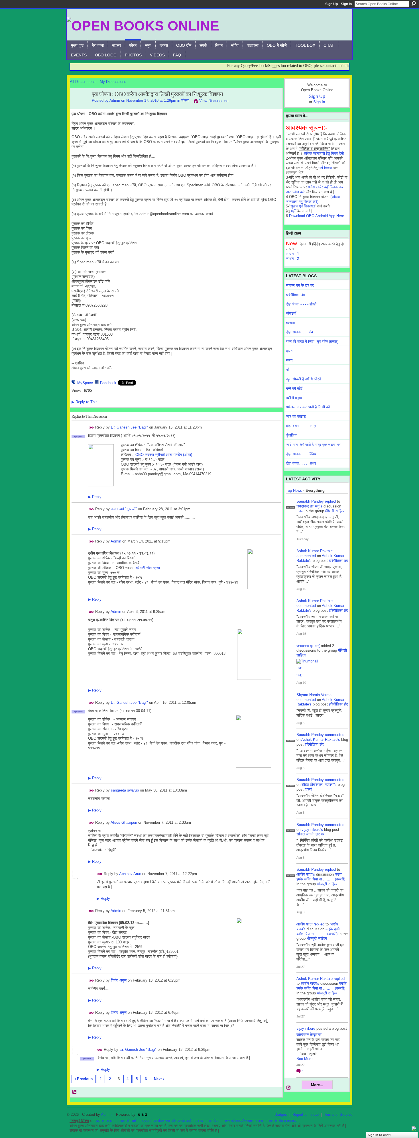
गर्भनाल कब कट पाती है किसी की (308, 407)
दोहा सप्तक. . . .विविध (301, 454)
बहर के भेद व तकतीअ (283, 1121)
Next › (159, 1079)
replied (330, 501)
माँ (287, 370)
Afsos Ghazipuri (124, 822)
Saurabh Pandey (310, 501)
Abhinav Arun (130, 874)
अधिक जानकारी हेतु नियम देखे (324, 153)
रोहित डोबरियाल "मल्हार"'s (319, 784)
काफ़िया (214, 1121)
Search (413, 3)
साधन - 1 (292, 254)
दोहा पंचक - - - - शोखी (301, 304)
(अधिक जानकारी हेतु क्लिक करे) (313, 199)
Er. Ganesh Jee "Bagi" (129, 427)
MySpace (85, 383)
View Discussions (214, 101)
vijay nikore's (312, 829)
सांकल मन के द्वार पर (300, 285)
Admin (114, 100)
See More (304, 1059)
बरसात (290, 323)
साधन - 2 (292, 258)
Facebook (108, 383)
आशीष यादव (304, 924)
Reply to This (84, 402)
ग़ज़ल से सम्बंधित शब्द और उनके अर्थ (166, 1121)
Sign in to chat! (379, 1135)
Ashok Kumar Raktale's (320, 739)
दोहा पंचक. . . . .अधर (301, 463)
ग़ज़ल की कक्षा (103, 1121)
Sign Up (331, 4)
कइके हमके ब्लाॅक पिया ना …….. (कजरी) (320, 876)
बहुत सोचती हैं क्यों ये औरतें (303, 379)
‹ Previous (84, 1079)
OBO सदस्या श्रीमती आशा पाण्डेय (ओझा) (163, 454)
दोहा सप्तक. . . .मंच (299, 332)
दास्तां (289, 351)
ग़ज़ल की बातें (127, 1121)
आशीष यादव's (305, 874)
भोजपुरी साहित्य (327, 884)
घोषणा (185, 100)
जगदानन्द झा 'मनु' (308, 646)
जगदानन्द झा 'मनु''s (309, 506)
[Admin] (79, 106)
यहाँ (293, 211)
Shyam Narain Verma (313, 695)
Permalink (91, 427)
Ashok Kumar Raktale (314, 551)
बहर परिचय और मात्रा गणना (244, 1121)
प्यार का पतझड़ (296, 416)
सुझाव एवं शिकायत (302, 206)
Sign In (346, 4)
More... (317, 1085)
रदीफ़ (199, 1121)
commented (306, 556)
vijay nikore (305, 1028)
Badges (280, 1114)
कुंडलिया (291, 435)
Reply (94, 497)
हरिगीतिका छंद (295, 295)
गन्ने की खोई (294, 388)
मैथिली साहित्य (334, 511)
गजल (300, 511)
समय (289, 360)
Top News (294, 490)
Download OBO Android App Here (316, 216)
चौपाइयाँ (291, 313)
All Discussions (82, 81)
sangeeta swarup (125, 790)
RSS (74, 1092)
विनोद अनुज (119, 980)
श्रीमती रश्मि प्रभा (147, 568)
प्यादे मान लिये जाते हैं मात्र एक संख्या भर (313, 444)
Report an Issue (305, 1114)
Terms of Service (338, 1114)
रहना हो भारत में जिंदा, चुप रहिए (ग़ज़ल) (312, 341)
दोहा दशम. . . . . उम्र (301, 426)
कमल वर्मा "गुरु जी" (124, 509)
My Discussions (113, 81)
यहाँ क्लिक (325, 168)
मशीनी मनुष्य (294, 398)
